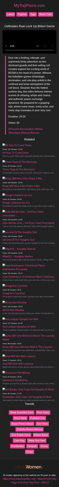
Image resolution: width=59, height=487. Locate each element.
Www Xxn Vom (36, 440)
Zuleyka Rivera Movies (29, 429)
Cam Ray (19, 440)
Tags (33, 14)
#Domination (27, 129)
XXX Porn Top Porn (28, 482)
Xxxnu (44, 446)
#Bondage (14, 132)
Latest (10, 14)
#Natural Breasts (30, 132)
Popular (22, 14)
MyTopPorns (29, 5)
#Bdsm (39, 129)
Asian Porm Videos (22, 423)
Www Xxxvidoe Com (21, 412)
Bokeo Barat (41, 435)
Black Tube (45, 14)
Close (29, 451)
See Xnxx (42, 423)
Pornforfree (17, 446)
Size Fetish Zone (20, 435)
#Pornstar (13, 129)
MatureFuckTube (47, 478)
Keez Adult (20, 418)
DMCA (45, 482)
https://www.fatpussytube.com (19, 478)
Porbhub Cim (37, 418)
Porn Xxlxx (43, 412)
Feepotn (32, 446)
